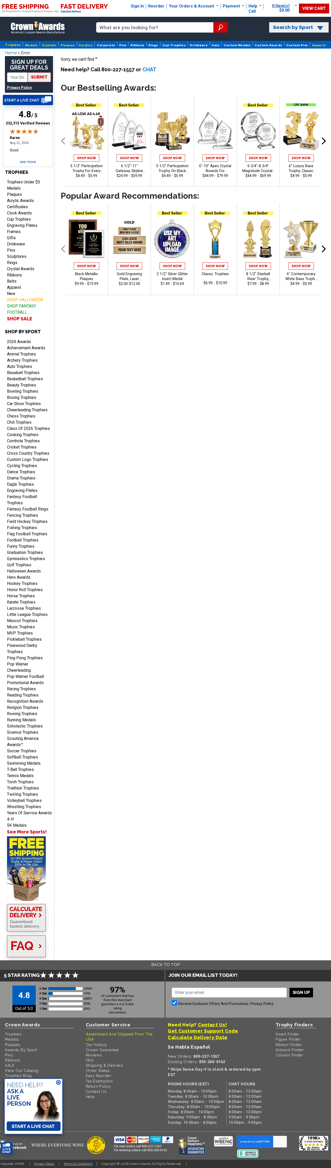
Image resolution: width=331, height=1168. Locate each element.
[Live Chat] (28, 100)
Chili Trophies (19, 422)
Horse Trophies (21, 595)
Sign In (137, 6)
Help (253, 6)
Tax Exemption (99, 1081)
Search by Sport (293, 27)
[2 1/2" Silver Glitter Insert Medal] (172, 238)
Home (11, 52)
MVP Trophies (20, 633)
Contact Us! (212, 1024)
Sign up (301, 992)
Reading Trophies (23, 695)
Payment (232, 6)
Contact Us (96, 1091)
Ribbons (137, 45)
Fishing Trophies (22, 527)
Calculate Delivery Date (198, 1037)
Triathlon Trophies (23, 788)
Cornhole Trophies (23, 440)
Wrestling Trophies (24, 806)
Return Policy (98, 1086)
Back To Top (165, 964)
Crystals (49, 45)
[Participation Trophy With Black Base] (172, 130)
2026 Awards (19, 341)
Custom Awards (268, 45)
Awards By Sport (21, 1050)
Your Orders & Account (192, 6)
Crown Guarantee (102, 1050)
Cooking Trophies (23, 434)
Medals (31, 45)
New (11, 293)
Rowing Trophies (22, 713)
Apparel (319, 45)
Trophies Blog (18, 1075)
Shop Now (86, 158)
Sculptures (16, 256)
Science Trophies (22, 732)
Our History (97, 1044)
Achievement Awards (26, 347)
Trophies (13, 45)
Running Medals (21, 719)
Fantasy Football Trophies (22, 499)
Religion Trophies (23, 707)
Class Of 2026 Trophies (28, 428)
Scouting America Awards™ (23, 741)
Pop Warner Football (25, 676)
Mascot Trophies (22, 620)
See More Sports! (27, 831)
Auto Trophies (19, 366)
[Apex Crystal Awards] (215, 130)
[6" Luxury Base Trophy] (301, 130)
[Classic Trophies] (215, 238)
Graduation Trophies (25, 552)
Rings (153, 45)
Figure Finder (288, 1039)
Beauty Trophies (21, 385)
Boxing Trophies (21, 397)
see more (28, 162)
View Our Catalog (22, 1070)
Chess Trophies (21, 416)
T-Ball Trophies (20, 769)
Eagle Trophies (20, 484)
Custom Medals (237, 45)
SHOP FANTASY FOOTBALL (21, 309)
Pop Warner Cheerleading (19, 667)
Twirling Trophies (22, 794)
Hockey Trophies (22, 583)
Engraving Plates (22, 225)
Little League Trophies (27, 614)
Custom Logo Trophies (27, 459)
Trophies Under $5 (23, 182)
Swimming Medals (24, 763)
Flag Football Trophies (27, 533)
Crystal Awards (20, 268)
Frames (14, 231)
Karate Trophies (21, 602)
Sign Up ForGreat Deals (29, 65)
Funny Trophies (20, 546)
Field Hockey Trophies (27, 521)
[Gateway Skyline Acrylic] (129, 130)
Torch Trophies (20, 781)
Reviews (94, 1055)
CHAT (149, 69)
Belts (12, 281)
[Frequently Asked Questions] (28, 946)
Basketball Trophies (25, 378)
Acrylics (86, 45)
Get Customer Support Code (203, 1031)
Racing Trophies (21, 688)
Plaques (68, 45)
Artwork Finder (290, 1050)
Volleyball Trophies (24, 800)
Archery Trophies (22, 360)
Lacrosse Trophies (24, 608)
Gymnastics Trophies (26, 558)
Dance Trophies (21, 471)
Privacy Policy (19, 88)
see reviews (117, 1012)
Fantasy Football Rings (27, 509)
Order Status (98, 1070)
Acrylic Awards (20, 200)
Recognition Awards (25, 701)
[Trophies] (28, 868)
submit (39, 77)
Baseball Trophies (23, 372)
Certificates (17, 206)
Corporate (106, 45)
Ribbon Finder (289, 1044)
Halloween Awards (24, 571)
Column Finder (289, 1055)
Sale (216, 45)
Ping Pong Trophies (25, 657)
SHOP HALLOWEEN (25, 299)
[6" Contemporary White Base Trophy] (301, 238)
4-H (10, 819)
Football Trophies (23, 540)
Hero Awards (19, 577)
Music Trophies (21, 626)
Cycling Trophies (22, 465)
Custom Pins (297, 45)
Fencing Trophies (22, 515)
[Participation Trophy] (86, 130)
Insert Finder (287, 1034)
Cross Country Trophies (28, 453)
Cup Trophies (174, 45)
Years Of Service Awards (29, 812)
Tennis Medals (20, 775)
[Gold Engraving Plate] (129, 238)
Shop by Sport (23, 331)
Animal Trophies (21, 354)
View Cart (314, 8)
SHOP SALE (19, 318)
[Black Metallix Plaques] (86, 238)
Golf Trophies (19, 564)
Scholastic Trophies (25, 726)
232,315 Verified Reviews (28, 123)
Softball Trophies (22, 757)
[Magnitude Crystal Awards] (258, 130)
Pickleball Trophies (24, 639)
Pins (122, 45)
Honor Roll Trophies (25, 589)
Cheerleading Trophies (27, 409)
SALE (10, 1065)
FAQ (90, 1060)
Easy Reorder (98, 1075)
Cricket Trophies (21, 447)
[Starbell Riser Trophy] (258, 238)
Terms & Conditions (78, 1164)
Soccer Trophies (21, 750)
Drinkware (199, 45)
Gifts (11, 237)
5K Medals (17, 825)
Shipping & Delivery (104, 1065)
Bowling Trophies (22, 391)
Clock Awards (19, 213)
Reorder (156, 6)
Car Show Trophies (24, 403)
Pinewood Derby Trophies (22, 648)
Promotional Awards (25, 682)
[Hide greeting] (58, 1083)
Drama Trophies (21, 478)
